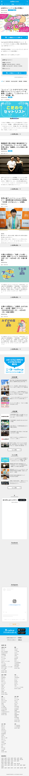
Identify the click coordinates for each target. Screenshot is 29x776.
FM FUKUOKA (3, 730)
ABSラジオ (3, 662)
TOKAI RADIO (16, 677)
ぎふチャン (16, 678)
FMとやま (3, 680)
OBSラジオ (3, 739)
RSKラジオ (16, 700)
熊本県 (12, 767)
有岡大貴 (20, 81)
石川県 (12, 760)
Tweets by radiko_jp (14, 502)
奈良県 (15, 763)
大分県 (15, 767)
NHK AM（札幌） (4, 670)
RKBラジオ (3, 725)
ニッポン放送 (16, 651)
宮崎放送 (2, 742)
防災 (2, 4)
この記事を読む (14, 134)
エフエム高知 (16, 718)
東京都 (18, 759)
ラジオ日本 (16, 657)
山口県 (15, 765)
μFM (2, 746)
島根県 (12, 765)
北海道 (2, 758)
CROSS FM (3, 729)
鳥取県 (9, 765)
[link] (10, 500)
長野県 (9, 760)
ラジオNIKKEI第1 (17, 725)
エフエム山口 (16, 707)
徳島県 (21, 765)
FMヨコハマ (16, 661)
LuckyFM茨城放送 (17, 662)
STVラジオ (3, 650)
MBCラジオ (3, 744)
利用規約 (20, 637)
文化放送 (15, 650)
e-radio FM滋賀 (4, 709)
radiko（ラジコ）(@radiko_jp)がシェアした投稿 (14, 619)
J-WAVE (15, 655)
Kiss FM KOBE (3, 707)
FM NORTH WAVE (4, 652)
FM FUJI (2, 688)
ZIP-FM (15, 680)
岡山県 (2, 765)
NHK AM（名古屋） (4, 694)
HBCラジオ (3, 648)
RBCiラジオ (3, 747)
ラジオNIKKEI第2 (17, 726)
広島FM (15, 704)
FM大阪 (2, 704)
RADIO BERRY (16, 665)
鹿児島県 (21, 767)
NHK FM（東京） (17, 728)
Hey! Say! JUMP (14, 81)
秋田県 (15, 758)
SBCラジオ (3, 689)
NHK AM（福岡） (4, 751)
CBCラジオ (16, 676)
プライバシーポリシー (11, 640)
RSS (15, 624)
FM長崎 (2, 735)
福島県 (21, 758)
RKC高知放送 (16, 717)
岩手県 (9, 758)
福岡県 (2, 767)
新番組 (13, 4)
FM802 (2, 703)
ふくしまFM (3, 669)
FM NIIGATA (3, 677)
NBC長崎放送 (3, 733)
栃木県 (5, 759)
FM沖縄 (2, 750)
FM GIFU (15, 683)
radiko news (14, 1)
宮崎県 (18, 767)
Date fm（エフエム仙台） (5, 661)
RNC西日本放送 (17, 711)
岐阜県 (5, 762)
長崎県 (9, 767)
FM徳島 (15, 710)
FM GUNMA (16, 666)
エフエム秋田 (3, 664)
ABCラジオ (3, 697)
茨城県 (2, 759)
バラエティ (10, 10)
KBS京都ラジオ (3, 710)
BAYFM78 (8, 81)
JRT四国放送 (16, 709)
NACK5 (15, 659)
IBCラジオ (3, 657)
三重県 (12, 762)
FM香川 (15, 713)
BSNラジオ (3, 676)
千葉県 (15, 759)
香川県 (18, 765)
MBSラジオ (3, 699)
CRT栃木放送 (16, 664)
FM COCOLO (3, 702)
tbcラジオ (3, 659)
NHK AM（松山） (17, 721)
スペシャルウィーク (19, 4)
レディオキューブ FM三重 (18, 687)
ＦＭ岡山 (15, 702)
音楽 (15, 10)
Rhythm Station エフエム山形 (6, 666)
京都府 (9, 763)
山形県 (18, 758)
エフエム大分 (3, 740)
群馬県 (9, 759)
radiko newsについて (11, 637)
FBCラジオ (3, 684)
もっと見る (14, 449)
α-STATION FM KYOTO (5, 711)
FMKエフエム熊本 (4, 737)
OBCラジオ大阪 (4, 700)
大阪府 (2, 763)
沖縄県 (25, 767)
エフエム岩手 (3, 658)
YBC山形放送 (3, 665)
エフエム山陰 (16, 699)
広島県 (5, 765)
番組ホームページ (6, 68)
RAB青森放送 (3, 654)
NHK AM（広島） (17, 720)
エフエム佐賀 (3, 732)
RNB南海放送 (16, 714)
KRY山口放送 (16, 706)
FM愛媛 (15, 715)
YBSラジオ (3, 687)
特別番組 (10, 97)
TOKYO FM (16, 654)
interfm (15, 652)
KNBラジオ (3, 678)
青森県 (5, 758)
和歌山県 (18, 763)
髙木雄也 (25, 81)
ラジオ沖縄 (3, 748)
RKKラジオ (3, 736)
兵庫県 (5, 763)
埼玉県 (12, 759)
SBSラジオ (16, 684)
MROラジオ (3, 681)
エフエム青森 (3, 655)
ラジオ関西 (3, 706)
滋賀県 (12, 763)
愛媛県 (24, 765)
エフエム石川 (3, 683)
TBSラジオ (16, 648)
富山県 (15, 760)
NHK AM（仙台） (4, 672)
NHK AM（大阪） (4, 714)
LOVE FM (3, 728)
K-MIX (15, 685)
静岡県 (9, 762)
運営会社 (20, 640)
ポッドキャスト (7, 4)
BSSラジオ (16, 697)
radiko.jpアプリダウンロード (14, 631)
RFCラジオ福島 (3, 668)
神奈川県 (21, 759)
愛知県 (2, 762)
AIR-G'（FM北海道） (4, 651)
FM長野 (2, 691)
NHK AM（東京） (17, 668)
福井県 (18, 760)
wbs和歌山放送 (4, 713)
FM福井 (2, 685)
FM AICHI (16, 681)
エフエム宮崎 (3, 743)
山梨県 (5, 760)
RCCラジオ (16, 703)
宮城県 (12, 758)
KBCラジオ (3, 726)
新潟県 (2, 760)
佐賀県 (5, 767)
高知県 (2, 766)
